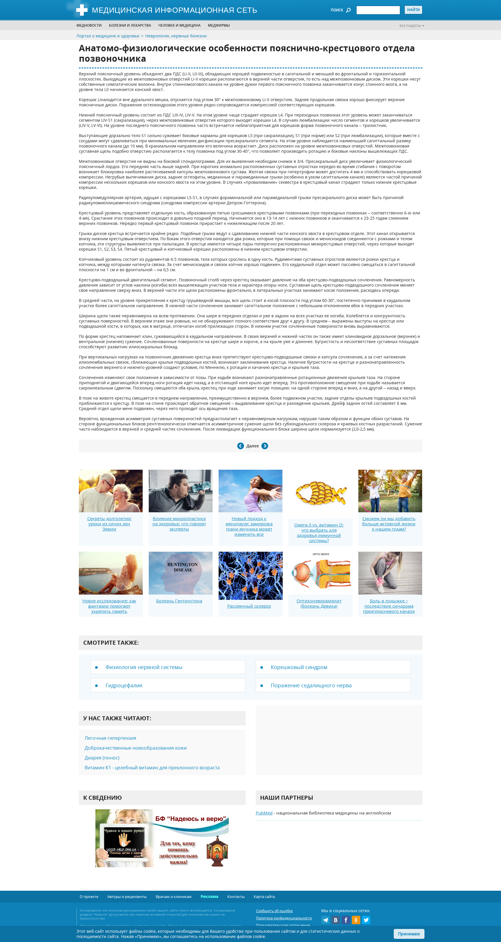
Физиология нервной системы (144, 667)
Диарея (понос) (102, 758)
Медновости (89, 25)
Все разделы (410, 25)
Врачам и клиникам (174, 896)
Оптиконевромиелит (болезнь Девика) (319, 603)
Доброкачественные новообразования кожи (136, 748)
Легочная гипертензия (110, 738)
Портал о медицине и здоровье (108, 36)
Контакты (236, 896)
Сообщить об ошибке (274, 910)
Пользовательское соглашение (283, 925)
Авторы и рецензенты (127, 896)
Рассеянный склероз (249, 606)
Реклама (209, 896)
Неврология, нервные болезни (176, 36)
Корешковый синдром (299, 667)
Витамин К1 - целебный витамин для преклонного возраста (152, 767)
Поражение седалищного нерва (311, 685)
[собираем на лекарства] (162, 844)
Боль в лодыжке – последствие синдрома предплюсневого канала (389, 606)
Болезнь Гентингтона (179, 601)
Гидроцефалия (124, 685)
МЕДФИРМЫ (219, 25)
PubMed (264, 813)
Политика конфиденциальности (284, 918)
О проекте (89, 896)
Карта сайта (264, 896)
